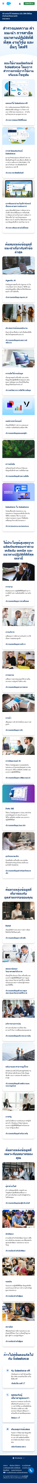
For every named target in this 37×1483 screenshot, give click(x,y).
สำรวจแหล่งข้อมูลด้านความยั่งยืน (17, 476)
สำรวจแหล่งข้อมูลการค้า (14, 730)
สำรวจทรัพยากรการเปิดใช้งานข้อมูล (18, 390)
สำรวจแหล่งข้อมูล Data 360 (15, 825)
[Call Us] (31, 1470)
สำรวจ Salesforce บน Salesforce (17, 526)
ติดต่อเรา (14, 1418)
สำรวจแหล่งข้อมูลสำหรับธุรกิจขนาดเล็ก (18, 872)
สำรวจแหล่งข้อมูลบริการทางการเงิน (18, 1036)
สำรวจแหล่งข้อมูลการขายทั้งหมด (17, 601)
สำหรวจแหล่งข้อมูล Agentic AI (16, 297)
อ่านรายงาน (6, 18)
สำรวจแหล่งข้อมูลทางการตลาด (17, 687)
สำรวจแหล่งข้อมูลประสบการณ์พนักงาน (16, 341)
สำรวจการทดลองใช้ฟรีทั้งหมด (16, 120)
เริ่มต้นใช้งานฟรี (16, 1383)
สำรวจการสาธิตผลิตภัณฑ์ (14, 173)
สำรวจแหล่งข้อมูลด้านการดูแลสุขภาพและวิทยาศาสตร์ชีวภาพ (16, 992)
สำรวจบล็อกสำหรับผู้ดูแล (14, 1296)
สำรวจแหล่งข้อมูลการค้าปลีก (16, 938)
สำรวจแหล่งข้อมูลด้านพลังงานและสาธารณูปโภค (18, 1084)
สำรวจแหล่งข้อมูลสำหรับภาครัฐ (17, 1133)
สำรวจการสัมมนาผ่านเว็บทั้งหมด (17, 228)
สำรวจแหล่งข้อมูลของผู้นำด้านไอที (18, 1203)
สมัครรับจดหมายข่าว (18, 1447)
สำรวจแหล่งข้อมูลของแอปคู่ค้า (16, 433)
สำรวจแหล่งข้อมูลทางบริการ (16, 644)
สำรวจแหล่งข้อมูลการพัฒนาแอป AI (18, 778)
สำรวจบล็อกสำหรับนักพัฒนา (15, 1251)
